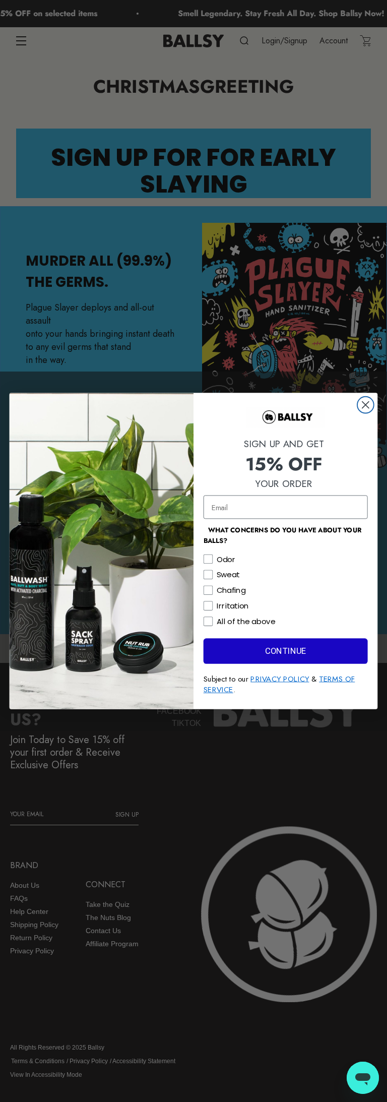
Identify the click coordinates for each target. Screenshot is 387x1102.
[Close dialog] (365, 405)
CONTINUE (285, 651)
